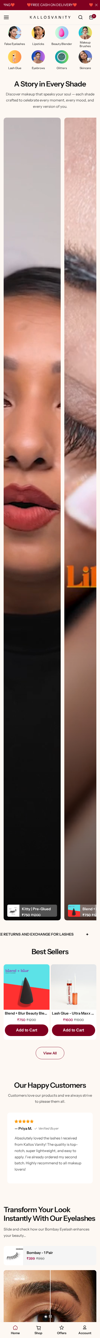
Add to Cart (26, 1030)
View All (50, 1053)
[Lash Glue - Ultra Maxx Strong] (74, 987)
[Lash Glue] (14, 57)
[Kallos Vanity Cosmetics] (50, 17)
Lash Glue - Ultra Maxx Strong (73, 1013)
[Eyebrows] (38, 57)
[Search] (80, 17)
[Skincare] (85, 57)
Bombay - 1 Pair (40, 1252)
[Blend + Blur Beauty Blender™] (27, 987)
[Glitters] (61, 57)
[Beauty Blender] (61, 32)
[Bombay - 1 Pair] (13, 1255)
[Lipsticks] (38, 32)
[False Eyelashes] (14, 32)
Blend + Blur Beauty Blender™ (26, 1013)
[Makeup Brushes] (85, 32)
